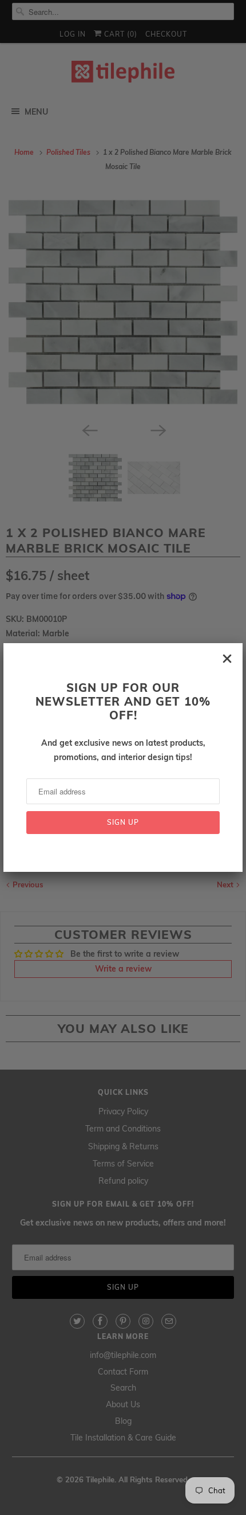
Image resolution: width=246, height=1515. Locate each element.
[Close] (227, 658)
